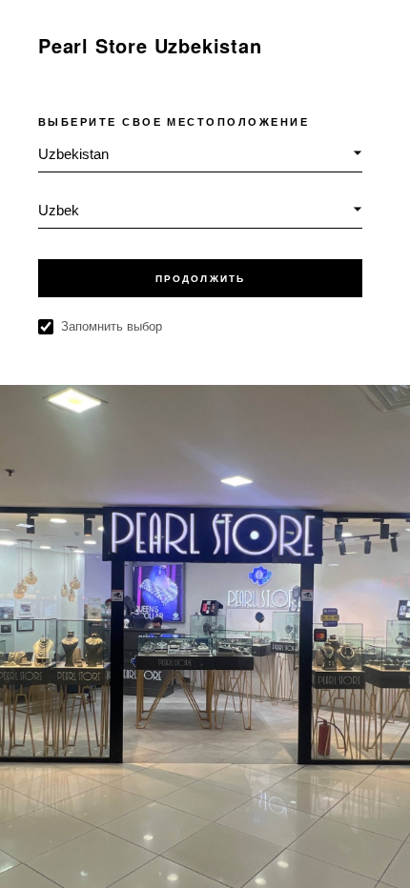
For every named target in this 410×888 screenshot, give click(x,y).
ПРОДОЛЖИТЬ (200, 278)
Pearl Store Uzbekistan (150, 45)
